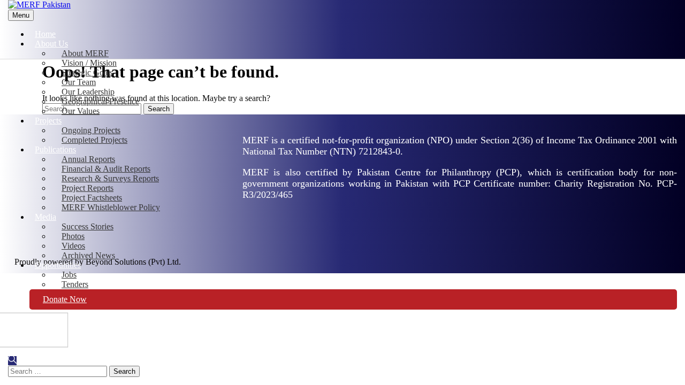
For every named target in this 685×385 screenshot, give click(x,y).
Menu (20, 15)
